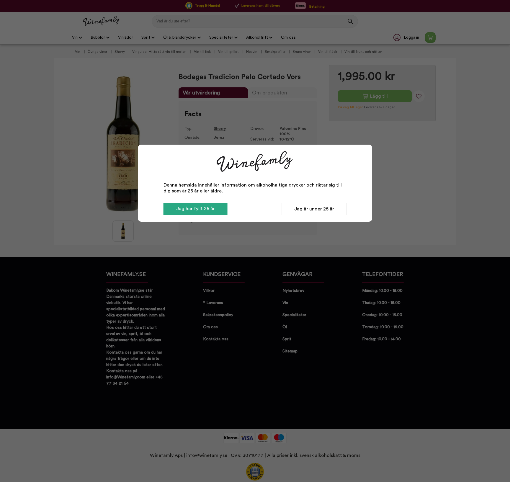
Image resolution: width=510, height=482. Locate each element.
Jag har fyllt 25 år (195, 208)
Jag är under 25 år (314, 209)
